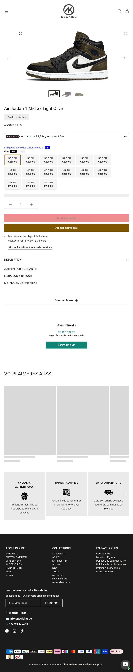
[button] (7, 11)
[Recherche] (119, 11)
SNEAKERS (12, 553)
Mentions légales (105, 557)
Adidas (56, 564)
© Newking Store (38, 664)
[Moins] (10, 204)
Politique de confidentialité (111, 560)
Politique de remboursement (112, 564)
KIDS (8, 571)
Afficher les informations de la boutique (30, 247)
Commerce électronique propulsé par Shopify (76, 664)
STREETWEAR (13, 560)
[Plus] (31, 204)
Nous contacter (105, 571)
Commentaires (64, 300)
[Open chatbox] (125, 665)
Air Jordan (58, 575)
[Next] (123, 58)
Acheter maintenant (66, 227)
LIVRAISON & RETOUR (18, 275)
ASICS (55, 557)
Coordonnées (103, 553)
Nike (54, 568)
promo (9, 575)
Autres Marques (61, 582)
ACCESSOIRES (14, 564)
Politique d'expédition (108, 568)
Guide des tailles (17, 117)
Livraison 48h (59, 560)
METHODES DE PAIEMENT (20, 282)
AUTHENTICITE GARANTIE (20, 269)
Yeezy (55, 571)
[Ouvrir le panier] (127, 11)
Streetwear (58, 553)
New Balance (59, 578)
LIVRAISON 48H (14, 568)
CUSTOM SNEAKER (16, 557)
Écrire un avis (66, 345)
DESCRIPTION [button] (12, 259)
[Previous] (9, 58)
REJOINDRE (51, 603)
